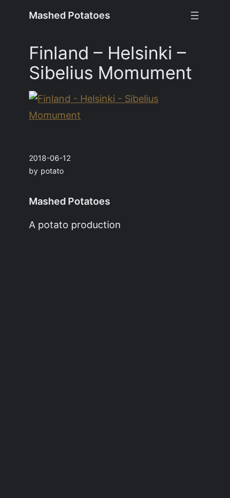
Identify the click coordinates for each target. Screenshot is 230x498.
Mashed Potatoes (69, 15)
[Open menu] (194, 15)
